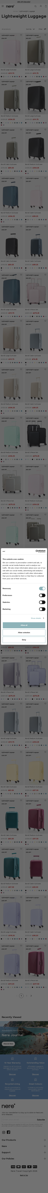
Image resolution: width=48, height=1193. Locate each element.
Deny (24, 640)
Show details (36, 618)
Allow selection (24, 632)
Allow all (24, 625)
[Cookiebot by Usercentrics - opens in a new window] (35, 551)
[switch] (42, 595)
